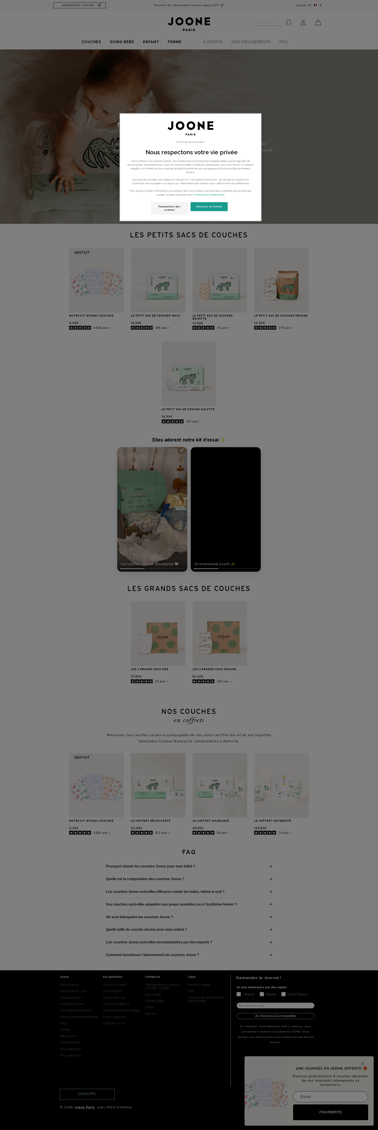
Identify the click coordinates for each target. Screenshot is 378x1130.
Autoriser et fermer (209, 206)
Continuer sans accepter (190, 142)
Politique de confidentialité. (209, 194)
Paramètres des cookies (169, 208)
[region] (190, 167)
